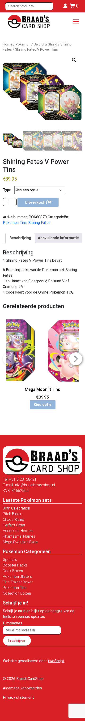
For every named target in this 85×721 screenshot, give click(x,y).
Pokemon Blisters (17, 576)
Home (7, 44)
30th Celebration (16, 508)
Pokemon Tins (15, 222)
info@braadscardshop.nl (34, 485)
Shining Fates (39, 222)
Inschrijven (17, 640)
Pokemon (23, 44)
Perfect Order (14, 525)
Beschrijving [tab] (20, 238)
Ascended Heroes (18, 530)
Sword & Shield (45, 44)
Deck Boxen (13, 571)
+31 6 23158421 (23, 479)
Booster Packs (15, 565)
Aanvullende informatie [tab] (58, 238)
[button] (74, 60)
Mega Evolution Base (20, 542)
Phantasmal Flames (19, 536)
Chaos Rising (13, 519)
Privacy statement (18, 697)
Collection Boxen (17, 593)
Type (7, 190)
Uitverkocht (36, 202)
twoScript (56, 661)
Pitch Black (12, 514)
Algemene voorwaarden (22, 688)
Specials (10, 559)
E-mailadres (12, 623)
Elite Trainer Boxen (18, 582)
